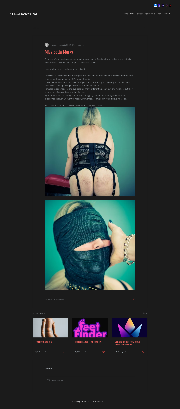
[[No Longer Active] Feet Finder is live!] (90, 327)
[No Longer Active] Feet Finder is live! (88, 342)
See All (145, 313)
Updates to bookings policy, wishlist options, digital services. (127, 343)
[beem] (159, 5)
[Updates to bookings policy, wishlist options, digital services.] (129, 327)
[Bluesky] (155, 5)
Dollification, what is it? (44, 342)
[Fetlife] (170, 5)
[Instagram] (166, 5)
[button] (144, 28)
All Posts (36, 28)
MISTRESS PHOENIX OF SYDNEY (23, 13)
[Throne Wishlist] (163, 5)
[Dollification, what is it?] (50, 327)
